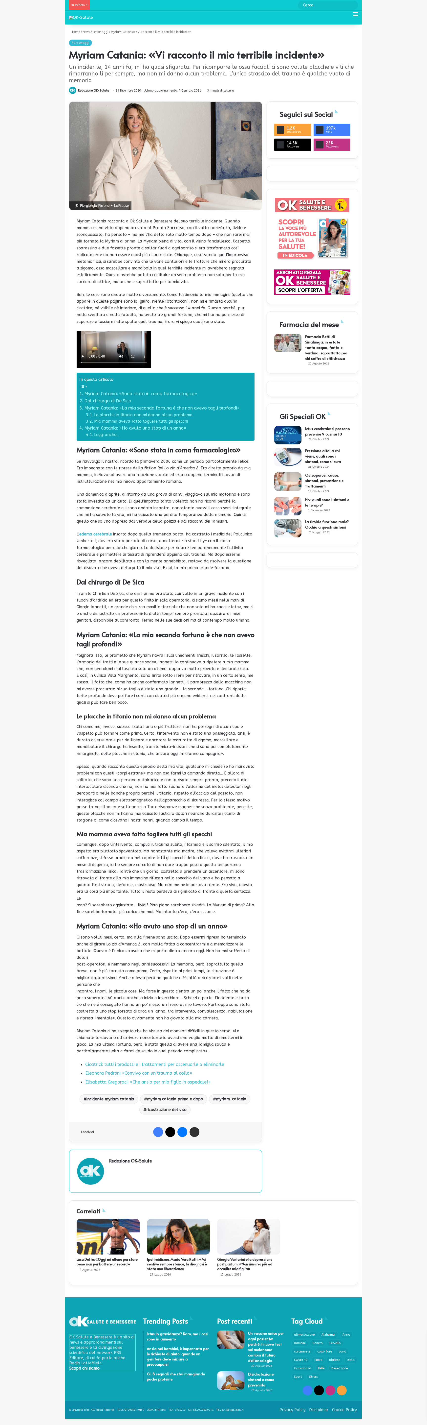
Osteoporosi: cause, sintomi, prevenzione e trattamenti (324, 480)
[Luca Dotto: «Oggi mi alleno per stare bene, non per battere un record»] (108, 1237)
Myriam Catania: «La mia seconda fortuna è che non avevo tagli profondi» (162, 408)
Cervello (335, 1343)
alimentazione (304, 1334)
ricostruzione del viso (166, 1109)
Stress (313, 1376)
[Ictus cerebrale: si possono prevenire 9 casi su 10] (287, 435)
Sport (298, 1376)
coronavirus (302, 1351)
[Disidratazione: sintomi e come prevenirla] (230, 1380)
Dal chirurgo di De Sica (107, 401)
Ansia (346, 1334)
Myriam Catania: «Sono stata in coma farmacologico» (140, 393)
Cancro (317, 1343)
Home (75, 32)
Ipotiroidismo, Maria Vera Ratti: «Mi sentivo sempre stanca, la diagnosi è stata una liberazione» (177, 1264)
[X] (170, 1132)
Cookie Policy (344, 1409)
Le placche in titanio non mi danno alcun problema (143, 414)
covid (342, 1351)
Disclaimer (318, 1409)
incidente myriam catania (110, 1099)
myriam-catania (231, 1099)
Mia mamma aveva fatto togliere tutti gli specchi (141, 421)
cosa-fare (324, 1351)
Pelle (321, 1368)
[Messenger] (182, 1132)
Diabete (334, 1360)
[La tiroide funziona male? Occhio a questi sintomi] (287, 528)
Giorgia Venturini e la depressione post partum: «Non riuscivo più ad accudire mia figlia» (244, 1264)
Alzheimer (328, 1334)
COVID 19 (300, 1360)
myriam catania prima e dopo (175, 1099)
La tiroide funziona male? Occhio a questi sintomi (327, 524)
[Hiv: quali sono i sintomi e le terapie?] (287, 506)
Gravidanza (302, 1368)
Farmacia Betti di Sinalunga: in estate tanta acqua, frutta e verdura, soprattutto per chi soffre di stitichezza (326, 347)
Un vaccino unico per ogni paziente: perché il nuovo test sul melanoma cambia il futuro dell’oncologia (266, 1346)
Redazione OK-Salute (93, 90)
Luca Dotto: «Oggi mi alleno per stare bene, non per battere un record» (107, 1261)
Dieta (351, 1360)
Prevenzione (339, 1368)
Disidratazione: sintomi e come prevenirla (261, 1379)
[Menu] (355, 16)
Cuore (318, 1360)
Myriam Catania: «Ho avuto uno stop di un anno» (135, 428)
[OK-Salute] (81, 17)
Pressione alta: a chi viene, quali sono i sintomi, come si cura (323, 456)
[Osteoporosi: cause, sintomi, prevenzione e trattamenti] (287, 481)
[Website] (112, 1169)
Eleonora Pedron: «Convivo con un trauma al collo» (138, 1073)
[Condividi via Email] (194, 1132)
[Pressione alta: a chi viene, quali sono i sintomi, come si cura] (287, 457)
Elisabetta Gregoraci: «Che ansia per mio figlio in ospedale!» (148, 1082)
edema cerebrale (95, 534)
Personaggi (100, 32)
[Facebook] (158, 1132)
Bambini (300, 1343)
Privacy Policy (292, 1409)
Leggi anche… (106, 434)
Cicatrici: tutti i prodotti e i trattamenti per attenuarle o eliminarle (154, 1064)
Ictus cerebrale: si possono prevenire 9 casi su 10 (327, 431)
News (86, 32)
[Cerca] (346, 16)
